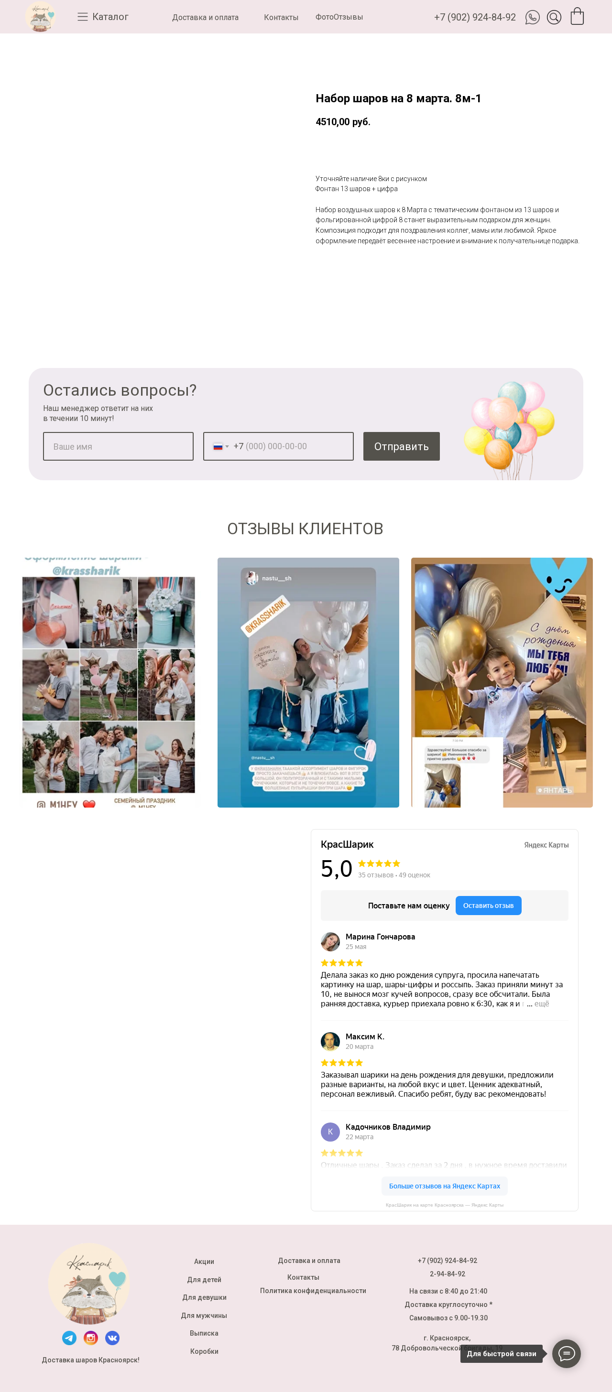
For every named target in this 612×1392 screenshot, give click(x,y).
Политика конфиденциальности (313, 1291)
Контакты (281, 17)
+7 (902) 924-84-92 (475, 17)
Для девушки (204, 1297)
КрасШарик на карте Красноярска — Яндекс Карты (444, 1205)
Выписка (204, 1333)
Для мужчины (204, 1315)
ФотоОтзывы (339, 17)
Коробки (204, 1351)
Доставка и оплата (205, 17)
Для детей (204, 1280)
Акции (204, 1261)
